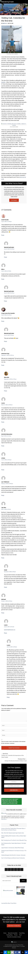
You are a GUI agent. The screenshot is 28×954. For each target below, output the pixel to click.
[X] (23, 952)
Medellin (3, 82)
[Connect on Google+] (18, 869)
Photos (15, 935)
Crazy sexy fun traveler (8, 313)
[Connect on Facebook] (12, 869)
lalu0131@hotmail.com (9, 629)
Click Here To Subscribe (14, 925)
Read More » (4, 819)
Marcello (5, 23)
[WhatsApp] (9, 952)
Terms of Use (15, 944)
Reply (2, 235)
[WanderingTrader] (7, 1)
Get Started (14, 200)
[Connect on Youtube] (15, 869)
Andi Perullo (5, 219)
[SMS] (5, 952)
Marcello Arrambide (12, 933)
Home (4, 933)
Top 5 (20, 935)
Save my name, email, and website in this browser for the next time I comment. (13, 742)
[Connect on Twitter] (9, 869)
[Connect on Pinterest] (21, 869)
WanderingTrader (9, 247)
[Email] (12, 952)
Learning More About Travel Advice (8, 903)
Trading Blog (9, 935)
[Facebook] (16, 952)
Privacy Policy (20, 944)
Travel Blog (22, 933)
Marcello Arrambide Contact (14, 936)
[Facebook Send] (19, 952)
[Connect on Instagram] (6, 869)
